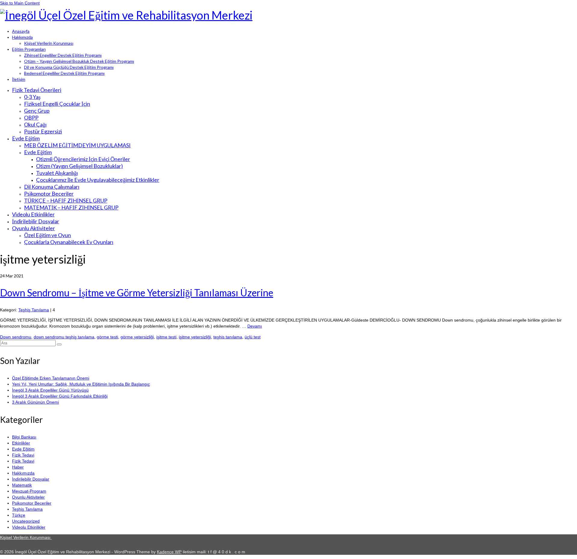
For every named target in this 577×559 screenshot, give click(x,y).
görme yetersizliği (137, 336)
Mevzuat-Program (29, 491)
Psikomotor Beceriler (31, 503)
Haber (18, 467)
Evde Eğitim (23, 449)
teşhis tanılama (227, 336)
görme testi (107, 336)
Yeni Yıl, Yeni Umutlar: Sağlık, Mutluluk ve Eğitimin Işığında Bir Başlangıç (81, 384)
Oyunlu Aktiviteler (28, 497)
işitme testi (166, 336)
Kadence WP (169, 551)
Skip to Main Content (20, 3)
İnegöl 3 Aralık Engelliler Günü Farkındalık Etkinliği (60, 396)
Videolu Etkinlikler (28, 527)
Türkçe (18, 515)
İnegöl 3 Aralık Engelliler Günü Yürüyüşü (50, 390)
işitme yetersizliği (195, 336)
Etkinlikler (21, 443)
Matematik (22, 485)
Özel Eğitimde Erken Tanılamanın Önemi (50, 378)
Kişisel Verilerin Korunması (26, 537)
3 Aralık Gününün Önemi (35, 402)
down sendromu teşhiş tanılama (64, 336)
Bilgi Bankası (24, 437)
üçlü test (253, 336)
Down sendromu (15, 336)
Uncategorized (26, 521)
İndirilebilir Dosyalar (30, 479)
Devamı (254, 326)
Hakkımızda (23, 473)
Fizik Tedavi (23, 455)
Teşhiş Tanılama (33, 309)
